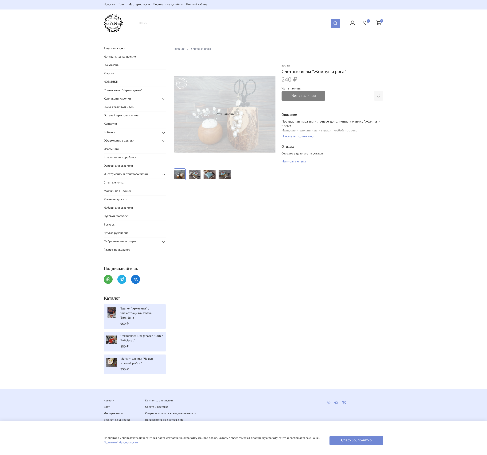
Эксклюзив (111, 65)
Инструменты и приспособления (126, 174)
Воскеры (109, 224)
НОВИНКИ (111, 82)
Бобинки (109, 132)
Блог (122, 4)
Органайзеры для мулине (121, 115)
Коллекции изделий (117, 99)
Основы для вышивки (118, 166)
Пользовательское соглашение (164, 420)
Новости (109, 4)
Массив (109, 73)
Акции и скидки (114, 48)
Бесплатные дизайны (168, 4)
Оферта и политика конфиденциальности (170, 413)
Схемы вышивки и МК (119, 107)
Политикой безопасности (121, 442)
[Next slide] (269, 114)
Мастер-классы (139, 4)
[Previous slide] (179, 114)
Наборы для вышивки (118, 208)
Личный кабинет (197, 4)
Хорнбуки (110, 124)
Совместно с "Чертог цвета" (123, 90)
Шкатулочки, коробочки (120, 157)
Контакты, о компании (159, 401)
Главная (179, 49)
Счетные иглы (201, 49)
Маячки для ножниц (117, 191)
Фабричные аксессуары (120, 241)
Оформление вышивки (119, 140)
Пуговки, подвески (116, 216)
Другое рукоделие (116, 233)
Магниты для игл (115, 199)
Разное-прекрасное (117, 250)
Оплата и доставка (156, 407)
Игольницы (111, 149)
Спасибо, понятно (356, 440)
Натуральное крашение (120, 57)
